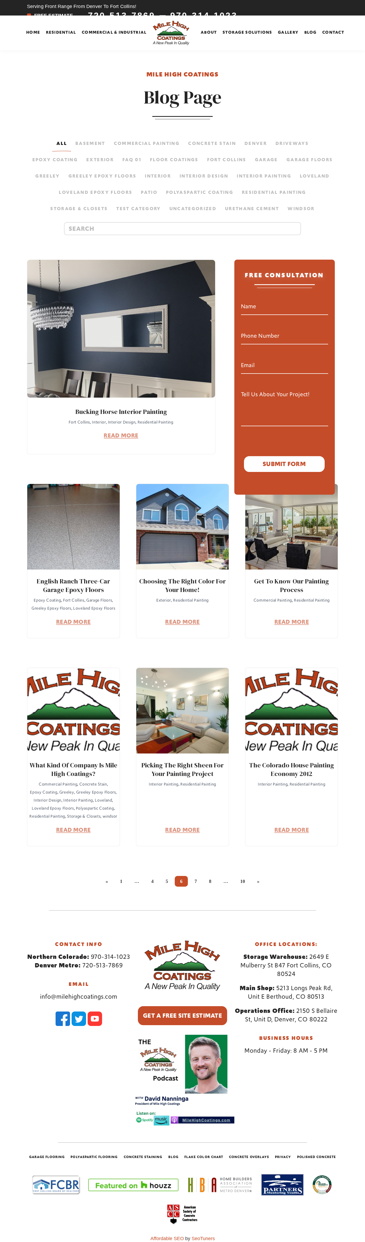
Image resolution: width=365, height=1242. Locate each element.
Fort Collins (226, 159)
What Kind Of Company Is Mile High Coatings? (73, 769)
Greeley (47, 176)
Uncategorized (192, 208)
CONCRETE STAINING (143, 1157)
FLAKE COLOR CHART (203, 1157)
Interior (158, 176)
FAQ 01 (131, 159)
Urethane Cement (252, 208)
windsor (301, 208)
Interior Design (204, 176)
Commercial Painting (147, 143)
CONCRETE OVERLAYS (249, 1157)
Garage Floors (309, 159)
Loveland (315, 176)
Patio (149, 192)
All (61, 143)
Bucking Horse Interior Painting (121, 411)
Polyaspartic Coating (199, 192)
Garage (266, 159)
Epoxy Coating (55, 159)
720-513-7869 (102, 965)
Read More (121, 435)
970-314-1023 (110, 956)
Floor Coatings (174, 159)
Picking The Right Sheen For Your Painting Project (182, 769)
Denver (255, 143)
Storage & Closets (79, 208)
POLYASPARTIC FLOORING (94, 1157)
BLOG (173, 1157)
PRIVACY (283, 1157)
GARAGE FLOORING (47, 1157)
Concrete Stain (212, 143)
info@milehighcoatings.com (78, 996)
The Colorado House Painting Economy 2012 (291, 769)
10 (242, 881)
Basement (90, 143)
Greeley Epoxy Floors (102, 176)
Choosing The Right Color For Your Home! (182, 585)
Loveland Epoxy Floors (95, 192)
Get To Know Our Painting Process (291, 585)
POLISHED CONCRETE (316, 1157)
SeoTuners (203, 1238)
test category (138, 208)
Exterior (100, 159)
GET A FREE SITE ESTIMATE (182, 1015)
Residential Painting (274, 192)
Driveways (292, 143)
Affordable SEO (167, 1238)
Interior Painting (264, 176)
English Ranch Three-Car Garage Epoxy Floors (73, 585)
